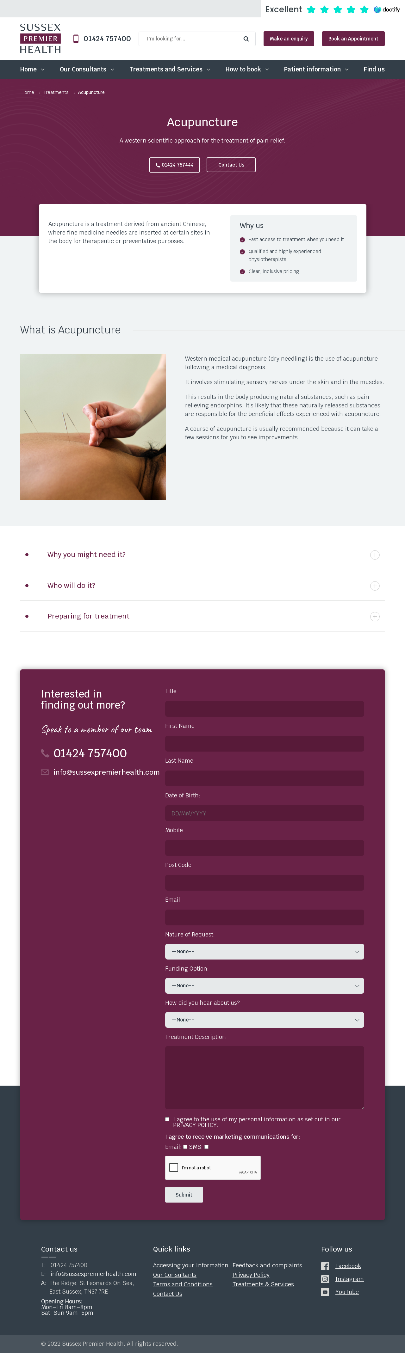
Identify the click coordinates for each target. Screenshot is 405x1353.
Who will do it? (71, 585)
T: (64, 1265)
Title (171, 691)
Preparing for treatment (88, 616)
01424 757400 (105, 38)
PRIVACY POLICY (195, 1125)
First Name (180, 726)
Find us (374, 69)
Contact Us (231, 165)
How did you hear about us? (202, 1003)
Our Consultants (83, 69)
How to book (243, 69)
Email (172, 900)
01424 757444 (178, 165)
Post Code (178, 865)
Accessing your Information (190, 1265)
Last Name (179, 761)
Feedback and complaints (267, 1265)
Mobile (174, 830)
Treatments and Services (165, 69)
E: (88, 1274)
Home (28, 69)
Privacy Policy (251, 1275)
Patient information (312, 69)
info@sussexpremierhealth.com (103, 772)
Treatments (56, 92)
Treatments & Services (263, 1284)
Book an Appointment (353, 39)
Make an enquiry (289, 39)
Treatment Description (195, 1037)
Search (248, 39)
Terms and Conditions (183, 1284)
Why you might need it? (86, 554)
